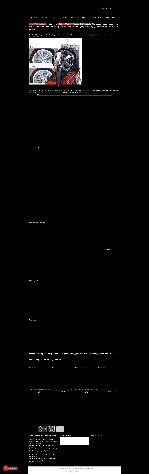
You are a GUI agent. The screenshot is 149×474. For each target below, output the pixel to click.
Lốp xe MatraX (84, 92)
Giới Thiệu (44, 17)
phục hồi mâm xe (74, 470)
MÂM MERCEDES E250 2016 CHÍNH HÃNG (63, 390)
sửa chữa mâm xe (74, 472)
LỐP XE (64, 17)
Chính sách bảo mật (36, 455)
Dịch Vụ (84, 17)
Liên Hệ (114, 17)
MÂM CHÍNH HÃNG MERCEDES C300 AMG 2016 (40, 390)
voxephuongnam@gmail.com (43, 451)
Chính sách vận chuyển (37, 458)
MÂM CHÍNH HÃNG (74, 17)
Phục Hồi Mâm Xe (104, 17)
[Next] (116, 377)
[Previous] (32, 377)
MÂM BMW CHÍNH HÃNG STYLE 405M (109, 390)
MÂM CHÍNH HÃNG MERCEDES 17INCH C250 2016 (86, 390)
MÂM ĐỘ (54, 17)
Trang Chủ (34, 17)
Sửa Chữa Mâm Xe (94, 17)
